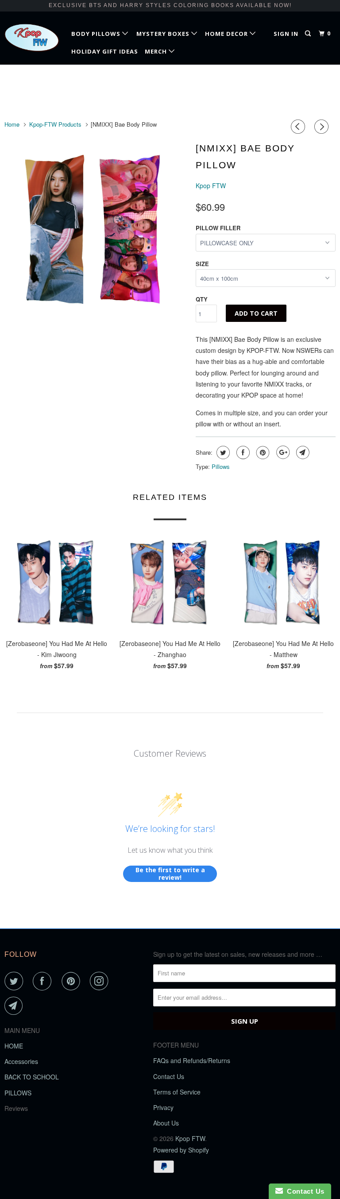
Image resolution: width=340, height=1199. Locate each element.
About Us (166, 1122)
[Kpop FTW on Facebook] (44, 981)
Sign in (286, 34)
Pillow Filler (218, 228)
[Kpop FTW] (31, 37)
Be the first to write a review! (170, 874)
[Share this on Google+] (282, 452)
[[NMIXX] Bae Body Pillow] (95, 229)
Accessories (21, 1061)
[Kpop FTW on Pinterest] (73, 981)
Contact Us (168, 1076)
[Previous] (299, 127)
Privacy (163, 1107)
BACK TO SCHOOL (31, 1076)
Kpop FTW (211, 185)
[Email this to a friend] (301, 452)
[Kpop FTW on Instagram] (101, 981)
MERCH (157, 51)
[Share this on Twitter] (222, 452)
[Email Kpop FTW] (15, 1006)
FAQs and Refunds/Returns (191, 1060)
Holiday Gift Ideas (104, 51)
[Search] (308, 33)
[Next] (322, 127)
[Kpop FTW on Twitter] (15, 981)
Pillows (221, 466)
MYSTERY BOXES (163, 34)
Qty (202, 299)
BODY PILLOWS (96, 34)
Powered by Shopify (181, 1149)
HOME (13, 1045)
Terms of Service (177, 1091)
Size (202, 263)
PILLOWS (17, 1092)
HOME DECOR (227, 34)
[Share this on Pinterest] (262, 452)
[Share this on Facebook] (242, 452)
